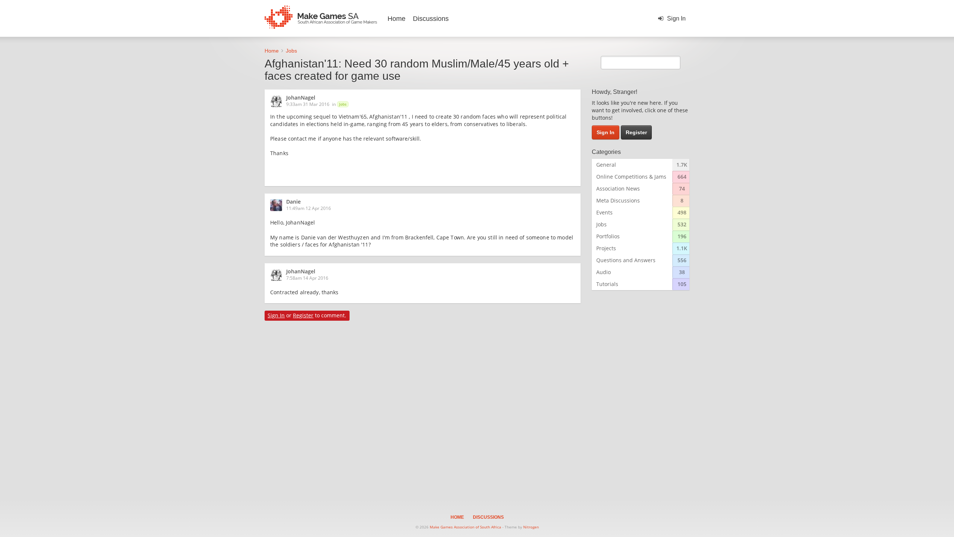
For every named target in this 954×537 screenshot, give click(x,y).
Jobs (343, 104)
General (606, 164)
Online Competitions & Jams (631, 176)
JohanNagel (300, 98)
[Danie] (278, 205)
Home (396, 18)
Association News (618, 188)
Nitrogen (531, 527)
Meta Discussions (618, 200)
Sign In (676, 18)
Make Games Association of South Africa (465, 527)
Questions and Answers (626, 260)
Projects (606, 248)
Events (604, 212)
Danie (293, 202)
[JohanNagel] (278, 101)
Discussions (431, 18)
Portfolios (608, 236)
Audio (603, 272)
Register (303, 315)
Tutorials (607, 284)
